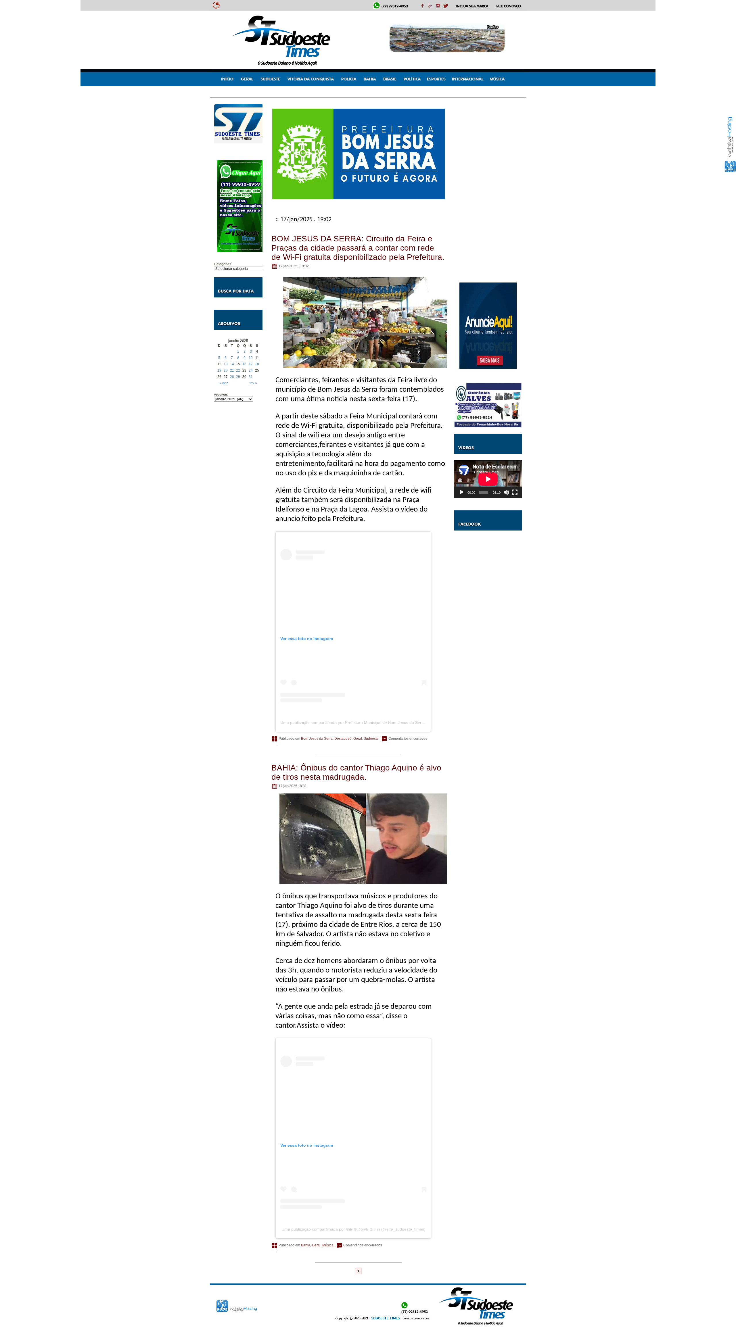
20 (226, 370)
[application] (488, 479)
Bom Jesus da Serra (317, 739)
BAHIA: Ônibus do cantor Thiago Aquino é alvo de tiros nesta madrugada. (356, 772)
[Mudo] (506, 492)
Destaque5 (343, 739)
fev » (253, 383)
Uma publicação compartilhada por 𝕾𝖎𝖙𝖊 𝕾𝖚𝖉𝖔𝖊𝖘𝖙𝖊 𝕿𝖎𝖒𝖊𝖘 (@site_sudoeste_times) (353, 1229)
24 (251, 370)
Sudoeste (371, 739)
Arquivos (221, 395)
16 (244, 364)
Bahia (305, 1245)
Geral (357, 739)
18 (257, 364)
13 (226, 364)
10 (251, 358)
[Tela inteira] (515, 492)
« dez (223, 383)
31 (251, 377)
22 (238, 370)
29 (238, 377)
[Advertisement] (238, 494)
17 (251, 364)
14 (232, 364)
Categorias (222, 264)
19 (219, 370)
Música (328, 1245)
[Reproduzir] (462, 492)
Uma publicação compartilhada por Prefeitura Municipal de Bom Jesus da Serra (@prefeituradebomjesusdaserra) (383, 722)
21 (232, 370)
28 (232, 377)
